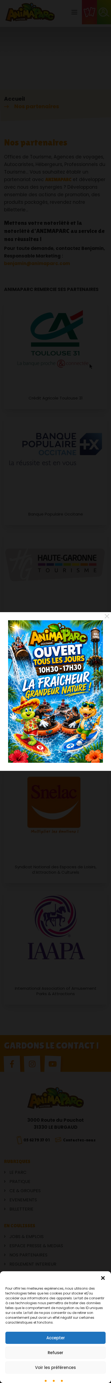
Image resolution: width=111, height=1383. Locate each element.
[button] (103, 1278)
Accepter (55, 1338)
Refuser (55, 1352)
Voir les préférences (55, 1367)
